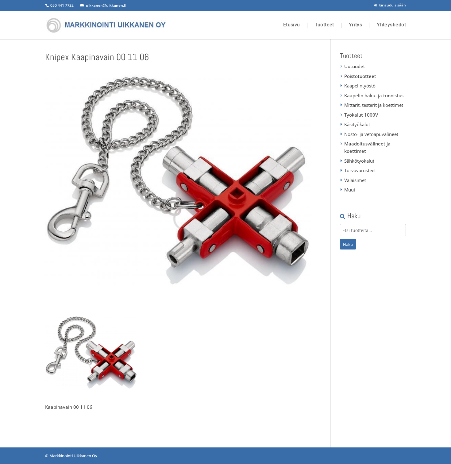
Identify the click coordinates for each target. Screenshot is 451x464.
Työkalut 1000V (361, 115)
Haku (348, 244)
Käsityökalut (357, 124)
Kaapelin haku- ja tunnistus (373, 95)
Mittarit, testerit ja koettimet (373, 105)
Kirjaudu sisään (391, 5)
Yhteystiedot (391, 25)
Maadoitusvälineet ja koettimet (367, 147)
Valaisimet (355, 180)
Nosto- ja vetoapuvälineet (371, 134)
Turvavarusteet (360, 170)
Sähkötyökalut (359, 161)
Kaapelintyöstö (360, 86)
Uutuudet (354, 66)
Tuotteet (324, 25)
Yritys (355, 25)
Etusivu (291, 25)
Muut (349, 190)
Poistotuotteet (360, 76)
